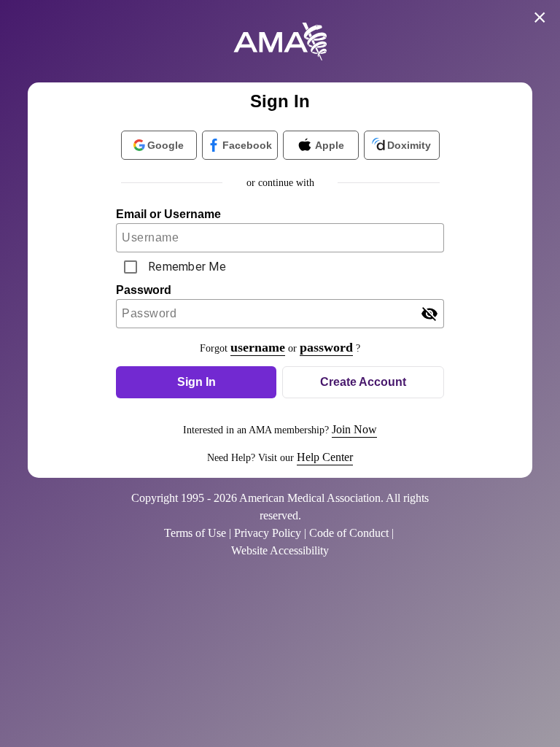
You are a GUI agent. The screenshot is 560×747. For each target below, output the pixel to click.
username (257, 347)
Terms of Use (195, 533)
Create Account (363, 382)
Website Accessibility (280, 550)
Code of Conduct (349, 533)
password (326, 347)
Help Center (325, 457)
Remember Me (187, 267)
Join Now (354, 429)
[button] (196, 382)
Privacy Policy (267, 533)
